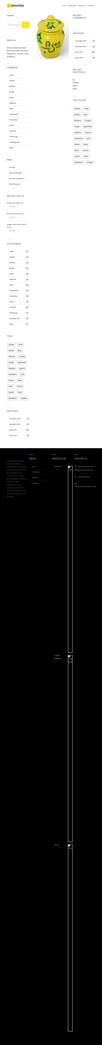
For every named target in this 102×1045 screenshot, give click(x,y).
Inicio (64, 5)
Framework (13, 374)
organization (14, 114)
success (19, 386)
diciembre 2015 (19, 424)
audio (11, 75)
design (11, 92)
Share (11, 386)
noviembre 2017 (19, 419)
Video (20, 392)
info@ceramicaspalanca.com (85, 486)
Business (12, 356)
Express (22, 368)
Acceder (12, 167)
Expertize (12, 368)
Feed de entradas (15, 173)
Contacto (90, 5)
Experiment (22, 362)
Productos (72, 5)
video (11, 148)
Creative (22, 356)
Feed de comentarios (16, 178)
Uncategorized (14, 142)
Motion (11, 380)
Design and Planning (15, 203)
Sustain (11, 392)
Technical (12, 131)
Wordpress (13, 398)
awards (12, 81)
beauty (11, 350)
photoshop (13, 120)
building (12, 86)
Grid (22, 374)
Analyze (11, 344)
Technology (13, 136)
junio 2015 (19, 430)
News (11, 109)
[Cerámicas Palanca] (15, 5)
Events (11, 97)
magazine (12, 103)
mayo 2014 (19, 435)
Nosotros (81, 5)
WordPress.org (14, 184)
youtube (24, 398)
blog (19, 350)
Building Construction (15, 214)
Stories (11, 125)
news (20, 380)
